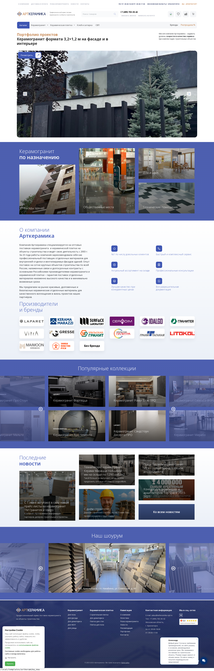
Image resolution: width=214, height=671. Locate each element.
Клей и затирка (84, 25)
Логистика (124, 618)
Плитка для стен (97, 621)
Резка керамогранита (59, 4)
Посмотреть (27, 55)
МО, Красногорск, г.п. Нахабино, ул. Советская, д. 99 (107, 588)
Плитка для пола (97, 625)
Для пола (72, 615)
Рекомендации (126, 628)
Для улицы (72, 628)
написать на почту (146, 16)
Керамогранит (38, 25)
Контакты (84, 4)
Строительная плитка (99, 615)
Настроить (12, 658)
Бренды (174, 25)
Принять (10, 664)
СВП (97, 25)
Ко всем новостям (166, 512)
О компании (23, 4)
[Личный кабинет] (171, 14)
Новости (75, 4)
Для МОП (72, 625)
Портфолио (125, 631)
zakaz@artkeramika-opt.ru (161, 615)
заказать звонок (128, 16)
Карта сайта (125, 663)
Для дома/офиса (75, 621)
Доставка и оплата (39, 4)
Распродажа (187, 25)
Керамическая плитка (61, 25)
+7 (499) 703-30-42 (129, 12)
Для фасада (73, 618)
